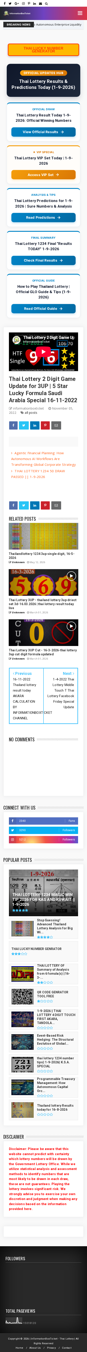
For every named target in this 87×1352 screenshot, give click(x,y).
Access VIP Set (41, 175)
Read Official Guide (40, 308)
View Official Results (40, 132)
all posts (31, 412)
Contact (66, 1348)
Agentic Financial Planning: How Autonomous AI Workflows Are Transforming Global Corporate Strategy (43, 459)
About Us (35, 1348)
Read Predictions (40, 217)
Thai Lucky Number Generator (43, 49)
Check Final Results (40, 260)
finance (66, 24)
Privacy (51, 1348)
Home (19, 1348)
